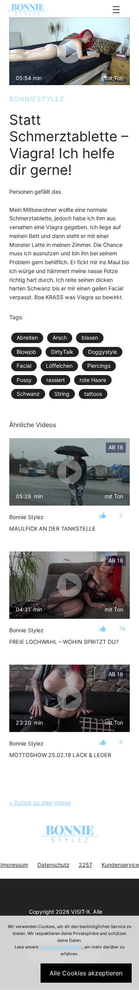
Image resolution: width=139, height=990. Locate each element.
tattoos (93, 393)
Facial (24, 365)
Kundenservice (120, 864)
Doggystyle (102, 351)
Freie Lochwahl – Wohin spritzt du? (64, 641)
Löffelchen (59, 365)
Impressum (14, 864)
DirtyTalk (62, 351)
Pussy (24, 380)
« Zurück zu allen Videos (40, 802)
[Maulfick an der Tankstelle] (69, 472)
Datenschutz (53, 864)
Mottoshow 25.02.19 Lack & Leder (60, 755)
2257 (85, 864)
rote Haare (93, 380)
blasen (89, 337)
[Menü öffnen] (116, 9)
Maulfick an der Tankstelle (52, 528)
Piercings (98, 365)
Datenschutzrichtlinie (60, 947)
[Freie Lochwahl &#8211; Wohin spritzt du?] (69, 585)
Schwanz (28, 393)
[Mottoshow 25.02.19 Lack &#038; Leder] (69, 698)
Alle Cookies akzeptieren (85, 973)
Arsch (60, 337)
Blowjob (26, 351)
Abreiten (27, 337)
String (62, 393)
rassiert (55, 380)
